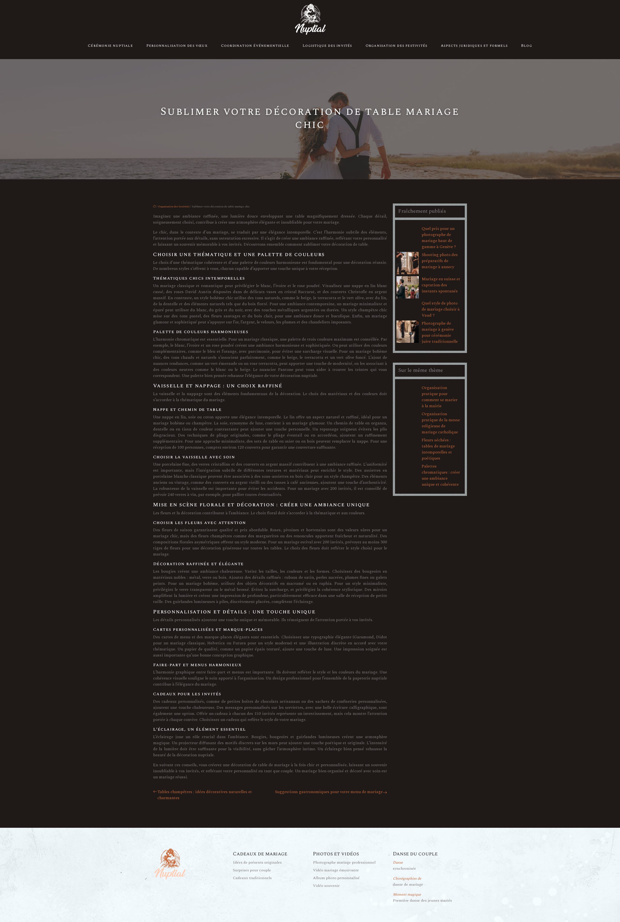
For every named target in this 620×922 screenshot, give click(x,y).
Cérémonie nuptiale (110, 45)
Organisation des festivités (396, 45)
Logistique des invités (327, 45)
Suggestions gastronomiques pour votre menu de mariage (329, 792)
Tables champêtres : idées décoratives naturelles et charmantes (204, 795)
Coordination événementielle (255, 45)
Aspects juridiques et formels (474, 45)
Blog (526, 45)
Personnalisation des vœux (177, 45)
